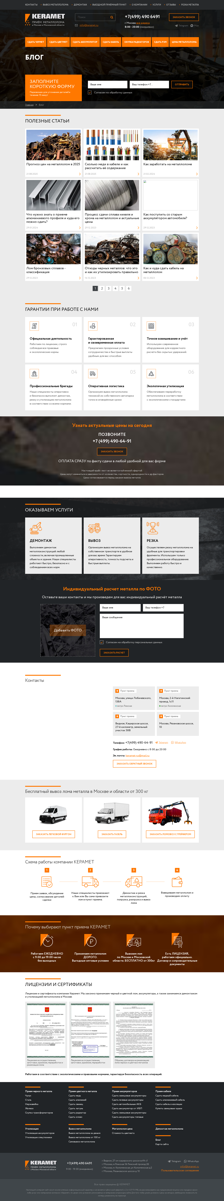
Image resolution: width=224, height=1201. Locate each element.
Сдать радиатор (77, 1112)
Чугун (28, 1095)
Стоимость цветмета (123, 1133)
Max (196, 25)
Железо (29, 1108)
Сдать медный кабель (167, 1095)
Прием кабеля (163, 1091)
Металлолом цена (122, 1129)
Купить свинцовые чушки (168, 1108)
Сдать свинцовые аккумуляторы (129, 1095)
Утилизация (32, 1129)
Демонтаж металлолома (169, 1129)
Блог (158, 1140)
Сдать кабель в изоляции (168, 1104)
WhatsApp (180, 742)
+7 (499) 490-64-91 (112, 441)
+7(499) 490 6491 (142, 16)
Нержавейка (31, 1104)
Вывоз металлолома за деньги (84, 1133)
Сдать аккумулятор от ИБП (127, 1108)
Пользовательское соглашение (180, 1171)
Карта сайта (162, 1144)
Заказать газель (112, 834)
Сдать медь (75, 1095)
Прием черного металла (38, 1091)
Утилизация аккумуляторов (39, 1133)
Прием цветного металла (83, 1091)
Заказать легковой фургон (53, 834)
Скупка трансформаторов (39, 1112)
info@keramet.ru (89, 25)
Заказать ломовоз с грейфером (170, 834)
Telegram (183, 25)
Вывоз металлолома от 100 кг (84, 1137)
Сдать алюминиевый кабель (170, 1100)
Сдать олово (75, 1117)
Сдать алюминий (77, 1100)
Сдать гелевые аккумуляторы (127, 1100)
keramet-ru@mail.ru (137, 756)
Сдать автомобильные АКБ (126, 1104)
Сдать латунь (76, 1108)
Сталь (28, 1100)
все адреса (143, 23)
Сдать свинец (76, 1104)
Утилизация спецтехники (38, 1137)
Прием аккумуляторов (124, 1091)
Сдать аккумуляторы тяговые (127, 1117)
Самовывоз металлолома (82, 1141)
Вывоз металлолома (80, 1129)
